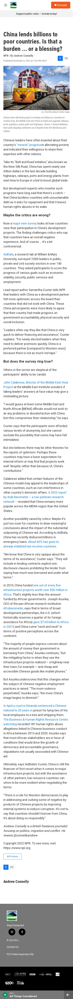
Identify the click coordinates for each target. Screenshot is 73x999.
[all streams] (68, 994)
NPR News (12, 856)
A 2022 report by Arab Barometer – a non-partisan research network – (34, 497)
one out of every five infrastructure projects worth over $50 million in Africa (35, 590)
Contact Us (13, 947)
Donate (62, 5)
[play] (5, 994)
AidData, (8, 254)
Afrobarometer (13, 608)
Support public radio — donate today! (36, 13)
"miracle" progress (29, 145)
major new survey (25, 223)
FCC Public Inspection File (20, 954)
